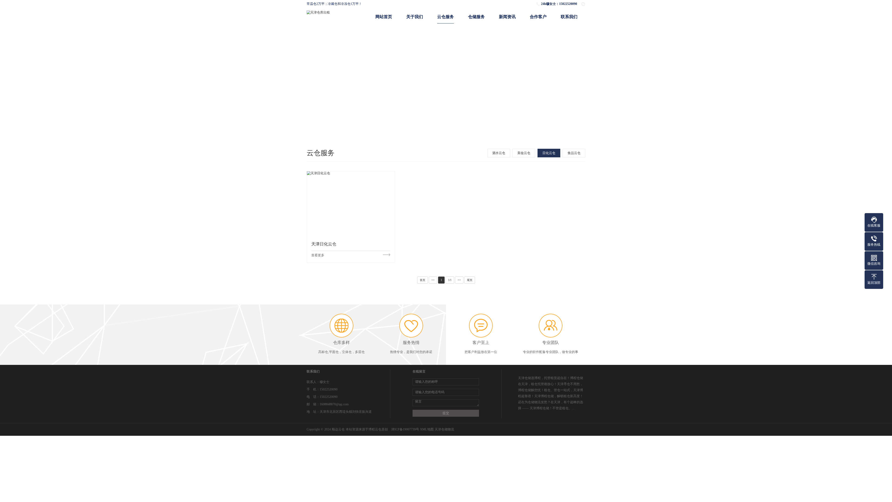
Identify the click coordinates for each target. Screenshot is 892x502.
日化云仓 (548, 153)
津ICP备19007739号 (405, 429)
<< (433, 280)
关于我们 (414, 16)
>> (459, 280)
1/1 (450, 280)
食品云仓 (573, 153)
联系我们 (569, 16)
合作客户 (538, 16)
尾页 (469, 280)
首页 (422, 280)
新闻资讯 (507, 16)
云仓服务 (445, 16)
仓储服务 (476, 16)
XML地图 (427, 429)
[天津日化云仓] (351, 204)
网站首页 (383, 16)
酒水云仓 (498, 153)
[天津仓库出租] (318, 12)
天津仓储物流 (444, 429)
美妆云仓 (523, 153)
